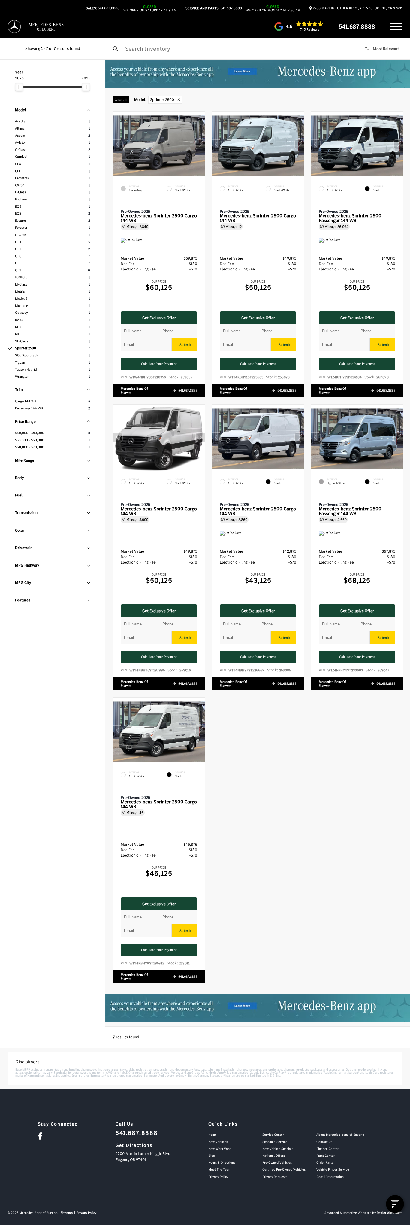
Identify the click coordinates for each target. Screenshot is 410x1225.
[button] (200, 144)
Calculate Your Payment (159, 364)
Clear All (121, 99)
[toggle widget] (395, 1204)
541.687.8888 (102, 8)
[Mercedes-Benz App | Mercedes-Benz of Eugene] (257, 74)
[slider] (19, 87)
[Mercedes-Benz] (14, 27)
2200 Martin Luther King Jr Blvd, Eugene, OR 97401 (357, 8)
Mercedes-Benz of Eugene (134, 391)
